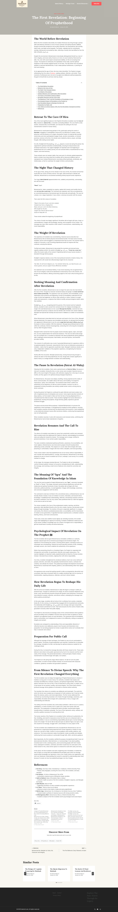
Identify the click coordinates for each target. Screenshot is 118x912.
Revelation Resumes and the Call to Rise (49, 97)
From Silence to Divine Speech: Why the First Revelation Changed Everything (59, 106)
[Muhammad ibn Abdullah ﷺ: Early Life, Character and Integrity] (59, 816)
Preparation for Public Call (45, 105)
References (41, 108)
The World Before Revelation (45, 86)
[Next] (93, 873)
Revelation (52, 840)
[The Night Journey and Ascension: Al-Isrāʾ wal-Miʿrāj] (76, 816)
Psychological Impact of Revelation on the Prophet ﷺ (52, 101)
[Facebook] (97, 909)
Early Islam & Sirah (59, 13)
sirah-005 (58, 840)
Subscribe (96, 3)
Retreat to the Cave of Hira (45, 88)
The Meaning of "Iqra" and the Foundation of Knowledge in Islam (55, 99)
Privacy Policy (57, 895)
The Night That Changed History (47, 90)
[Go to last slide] (25, 873)
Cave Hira (37, 840)
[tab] (56, 882)
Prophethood (44, 840)
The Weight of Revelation (45, 92)
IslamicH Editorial (55, 27)
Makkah (53, 73)
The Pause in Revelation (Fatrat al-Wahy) (49, 95)
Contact (59, 893)
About (54, 893)
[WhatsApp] (100, 909)
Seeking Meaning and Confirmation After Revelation (52, 93)
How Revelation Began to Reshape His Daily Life (51, 103)
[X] (95, 909)
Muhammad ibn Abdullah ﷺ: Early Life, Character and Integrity (42, 850)
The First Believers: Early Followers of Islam (74, 849)
